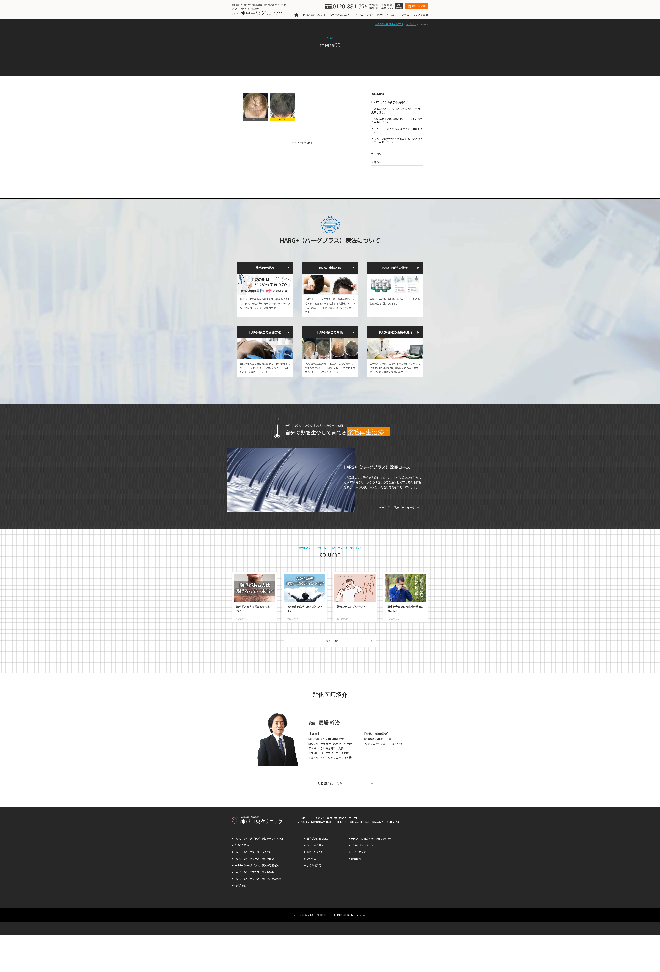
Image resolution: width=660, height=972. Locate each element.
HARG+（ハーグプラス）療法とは (252, 852)
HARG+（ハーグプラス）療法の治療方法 (256, 865)
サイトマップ (358, 852)
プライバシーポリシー (363, 845)
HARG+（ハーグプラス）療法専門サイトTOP (259, 838)
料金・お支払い (386, 15)
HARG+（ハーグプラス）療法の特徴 (254, 858)
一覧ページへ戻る (302, 142)
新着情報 (356, 858)
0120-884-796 (392, 822)
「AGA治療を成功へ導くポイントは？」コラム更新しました (396, 120)
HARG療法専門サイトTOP (389, 24)
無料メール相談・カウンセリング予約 (371, 838)
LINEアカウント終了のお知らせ (389, 102)
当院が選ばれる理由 (341, 15)
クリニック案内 (365, 15)
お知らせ (376, 162)
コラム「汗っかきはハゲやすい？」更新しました (397, 130)
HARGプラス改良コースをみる (397, 507)
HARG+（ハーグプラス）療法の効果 (254, 872)
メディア (411, 24)
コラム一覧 (330, 640)
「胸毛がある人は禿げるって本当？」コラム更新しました (397, 110)
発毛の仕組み (241, 845)
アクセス (404, 15)
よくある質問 (420, 15)
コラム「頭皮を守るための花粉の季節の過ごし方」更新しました (397, 140)
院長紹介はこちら (330, 783)
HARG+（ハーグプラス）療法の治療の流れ (257, 878)
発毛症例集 (240, 885)
